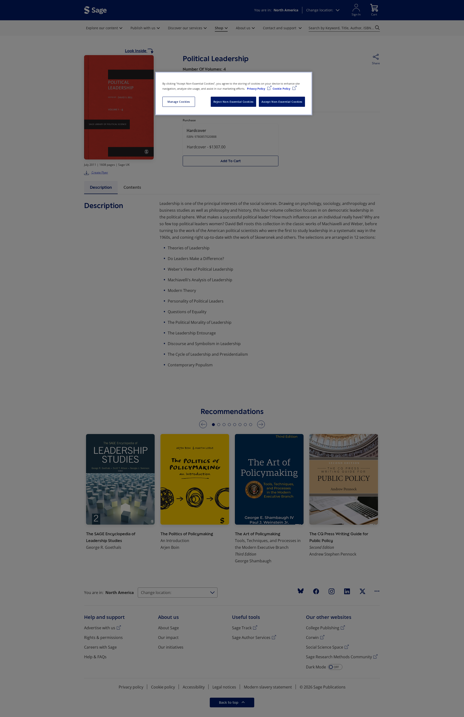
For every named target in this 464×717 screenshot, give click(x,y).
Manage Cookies (178, 101)
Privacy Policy (256, 88)
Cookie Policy (282, 88)
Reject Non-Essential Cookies (233, 101)
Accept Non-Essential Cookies (281, 101)
